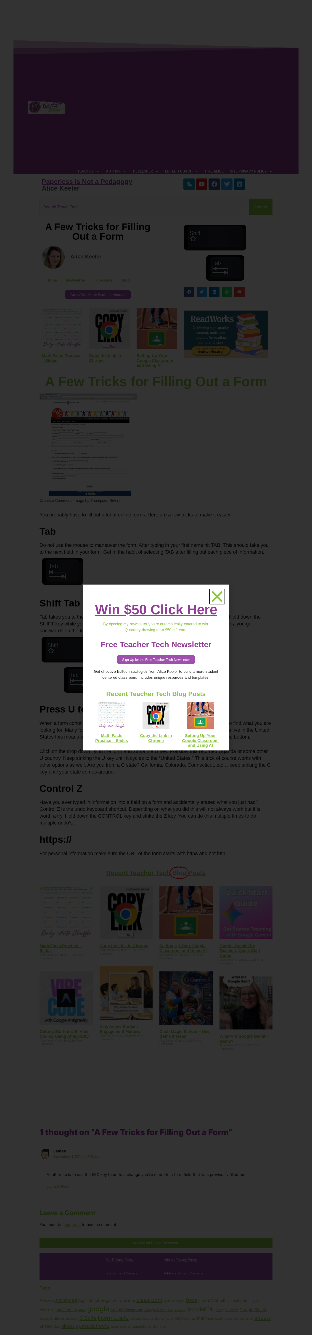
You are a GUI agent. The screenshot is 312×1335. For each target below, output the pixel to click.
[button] (217, 596)
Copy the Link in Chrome (156, 738)
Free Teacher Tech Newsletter (156, 644)
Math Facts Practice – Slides (111, 738)
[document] (156, 667)
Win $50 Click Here (156, 609)
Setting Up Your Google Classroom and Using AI (200, 740)
